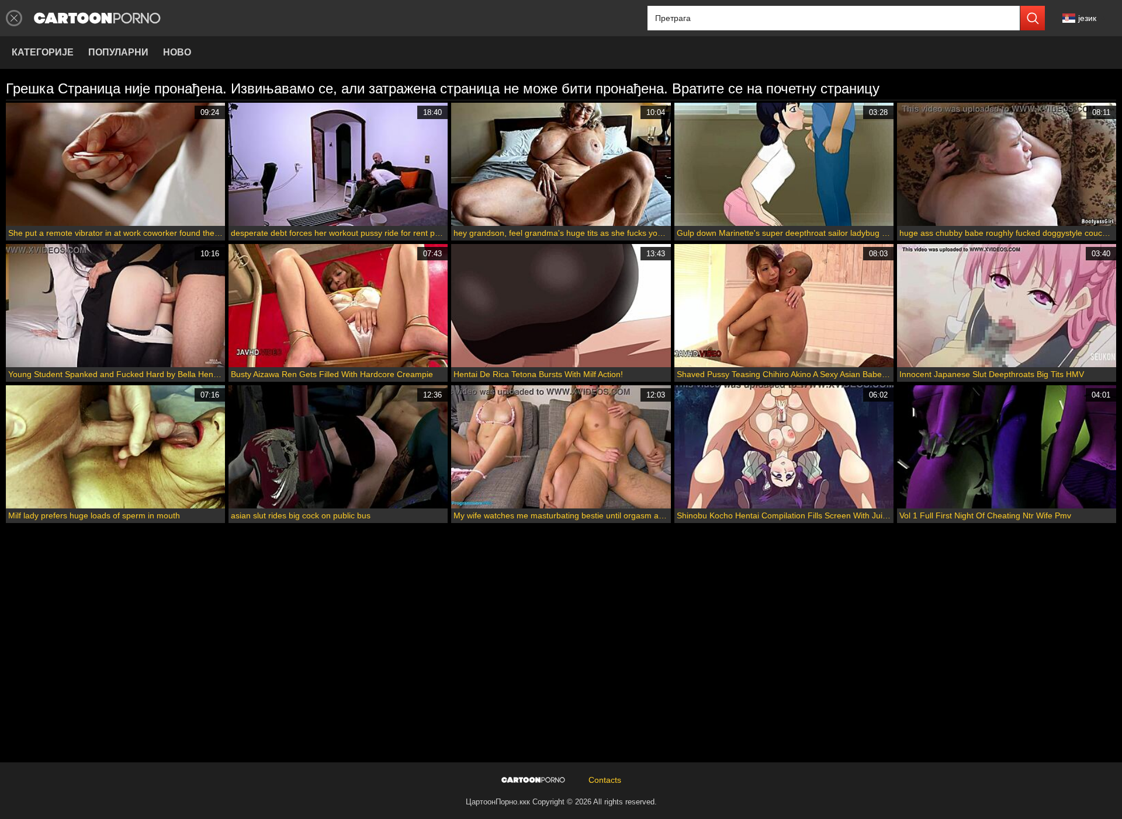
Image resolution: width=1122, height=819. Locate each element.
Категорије (43, 52)
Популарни (118, 52)
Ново (177, 52)
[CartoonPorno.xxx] (97, 18)
